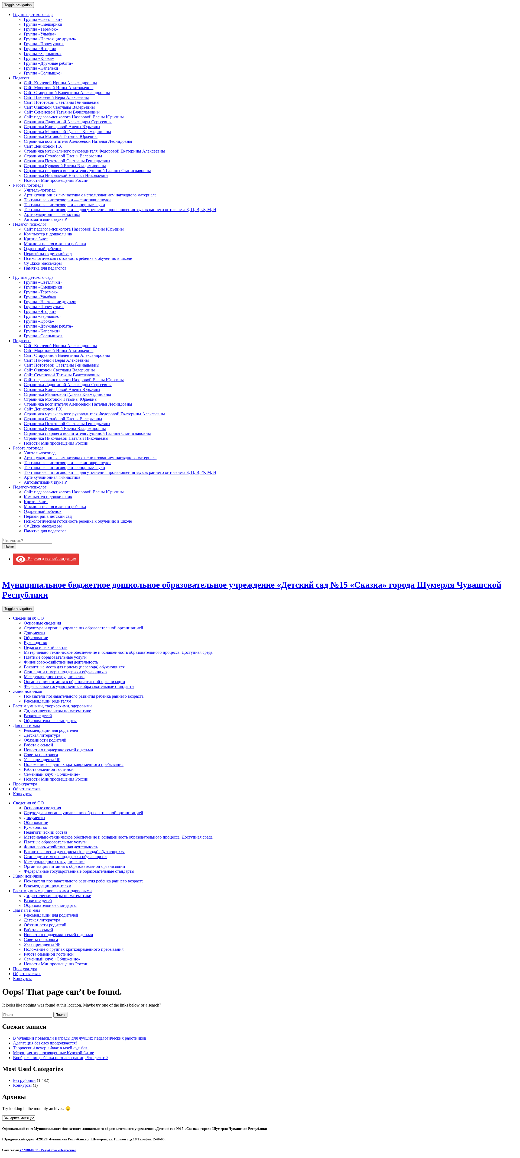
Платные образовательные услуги (55, 657)
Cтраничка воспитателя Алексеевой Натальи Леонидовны (78, 141)
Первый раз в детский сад (48, 253)
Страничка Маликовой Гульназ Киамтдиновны (67, 131)
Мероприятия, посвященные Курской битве (53, 1052)
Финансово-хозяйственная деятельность (61, 662)
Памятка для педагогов (45, 268)
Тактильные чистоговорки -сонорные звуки (64, 204)
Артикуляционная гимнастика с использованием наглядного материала (90, 195)
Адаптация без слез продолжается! (45, 1043)
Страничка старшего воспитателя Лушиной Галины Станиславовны (87, 170)
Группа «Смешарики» (44, 24)
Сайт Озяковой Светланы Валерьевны (59, 107)
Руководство (35, 642)
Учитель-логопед (40, 190)
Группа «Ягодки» (40, 48)
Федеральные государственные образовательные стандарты (79, 686)
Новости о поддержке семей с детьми (58, 750)
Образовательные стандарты (50, 720)
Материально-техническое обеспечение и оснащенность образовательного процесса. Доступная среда (118, 652)
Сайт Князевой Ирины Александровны (60, 82)
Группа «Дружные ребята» (48, 63)
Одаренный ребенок (42, 248)
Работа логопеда (28, 185)
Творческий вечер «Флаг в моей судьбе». (51, 1048)
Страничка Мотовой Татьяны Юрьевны (61, 136)
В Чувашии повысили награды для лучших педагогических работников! (80, 1038)
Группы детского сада (33, 14)
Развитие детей (38, 715)
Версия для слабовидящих (50, 559)
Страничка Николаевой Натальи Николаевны (66, 175)
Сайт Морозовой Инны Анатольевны (58, 87)
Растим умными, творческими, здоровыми (52, 706)
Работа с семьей (38, 745)
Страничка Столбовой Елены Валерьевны (63, 156)
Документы (34, 632)
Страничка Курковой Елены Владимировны (65, 165)
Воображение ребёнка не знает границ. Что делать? (60, 1057)
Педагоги (22, 78)
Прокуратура (25, 784)
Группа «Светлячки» (43, 19)
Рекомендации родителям (47, 701)
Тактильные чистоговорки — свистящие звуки (67, 200)
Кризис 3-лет (36, 239)
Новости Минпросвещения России (56, 180)
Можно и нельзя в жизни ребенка (55, 243)
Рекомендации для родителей (51, 730)
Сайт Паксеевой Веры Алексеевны (56, 97)
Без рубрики (24, 1080)
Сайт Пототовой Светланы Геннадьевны (61, 102)
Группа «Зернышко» (42, 53)
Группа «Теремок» (41, 29)
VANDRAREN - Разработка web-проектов (48, 1149)
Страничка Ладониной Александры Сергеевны (68, 121)
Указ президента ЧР (42, 759)
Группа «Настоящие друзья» (50, 39)
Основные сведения (42, 623)
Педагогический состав (45, 647)
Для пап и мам (26, 725)
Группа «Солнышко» (43, 73)
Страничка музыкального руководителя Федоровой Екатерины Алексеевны (94, 151)
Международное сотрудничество (54, 676)
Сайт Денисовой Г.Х (43, 146)
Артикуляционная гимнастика (52, 214)
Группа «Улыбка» (40, 34)
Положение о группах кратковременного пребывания (73, 764)
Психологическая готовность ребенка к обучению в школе (78, 258)
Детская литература (42, 735)
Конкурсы (22, 793)
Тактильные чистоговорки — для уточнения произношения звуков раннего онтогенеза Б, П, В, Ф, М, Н (120, 209)
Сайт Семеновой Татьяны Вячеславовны (62, 112)
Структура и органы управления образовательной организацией (83, 628)
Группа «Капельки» (42, 68)
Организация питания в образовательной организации (74, 681)
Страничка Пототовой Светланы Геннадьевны (67, 161)
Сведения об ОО (28, 618)
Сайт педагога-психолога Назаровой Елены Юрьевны (74, 117)
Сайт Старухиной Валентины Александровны (67, 92)
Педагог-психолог (30, 224)
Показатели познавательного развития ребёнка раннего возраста (84, 696)
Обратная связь (27, 789)
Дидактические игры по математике (57, 711)
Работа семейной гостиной (49, 769)
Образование (36, 637)
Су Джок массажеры (43, 263)
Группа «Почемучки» (44, 43)
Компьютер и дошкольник (48, 234)
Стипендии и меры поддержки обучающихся (65, 671)
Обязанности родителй (45, 740)
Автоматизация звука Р (45, 219)
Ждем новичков (27, 691)
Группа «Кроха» (39, 58)
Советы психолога (41, 754)
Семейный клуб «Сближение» (52, 774)
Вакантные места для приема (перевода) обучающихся (74, 667)
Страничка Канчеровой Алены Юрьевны (62, 126)
